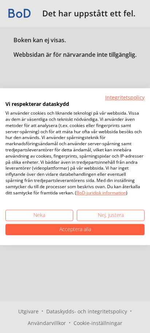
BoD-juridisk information (101, 193)
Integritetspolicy (125, 97)
